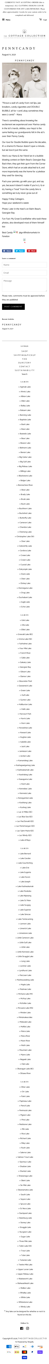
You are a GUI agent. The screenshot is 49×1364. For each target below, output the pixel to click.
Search (24, 374)
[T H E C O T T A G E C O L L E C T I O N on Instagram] (27, 1329)
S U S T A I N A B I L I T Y (24, 370)
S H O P (24, 351)
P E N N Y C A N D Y (11, 325)
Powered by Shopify (25, 1342)
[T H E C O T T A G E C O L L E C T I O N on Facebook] (21, 1329)
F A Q (24, 359)
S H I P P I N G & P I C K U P (24, 355)
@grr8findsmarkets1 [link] (28, 232)
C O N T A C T (24, 366)
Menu (7, 20)
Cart (45, 20)
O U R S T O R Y (24, 362)
